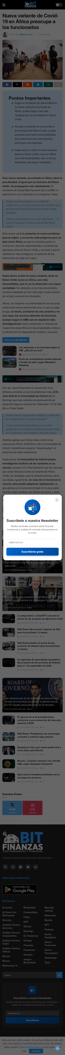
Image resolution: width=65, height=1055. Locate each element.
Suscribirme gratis (32, 551)
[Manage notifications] (57, 1048)
